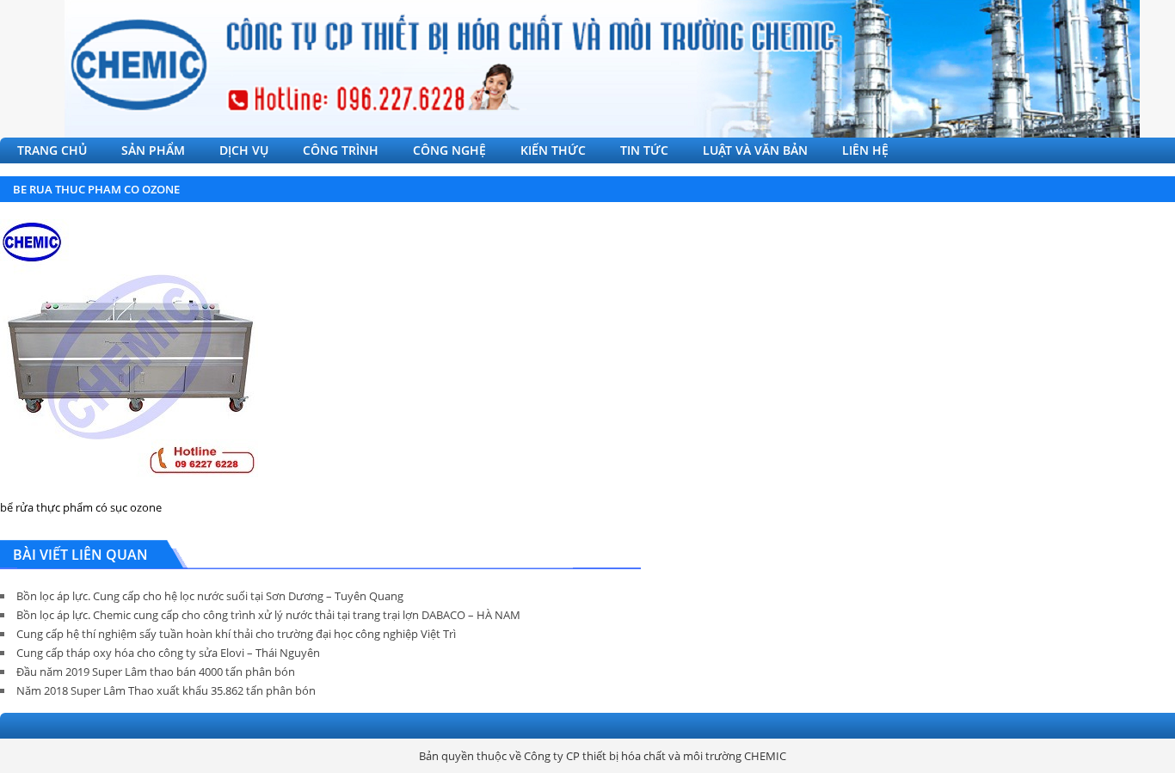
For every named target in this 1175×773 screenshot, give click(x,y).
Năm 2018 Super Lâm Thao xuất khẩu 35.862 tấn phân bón (166, 690)
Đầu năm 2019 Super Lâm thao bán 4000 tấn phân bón (155, 671)
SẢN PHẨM (153, 150)
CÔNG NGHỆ (449, 150)
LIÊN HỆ (865, 150)
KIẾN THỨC (553, 150)
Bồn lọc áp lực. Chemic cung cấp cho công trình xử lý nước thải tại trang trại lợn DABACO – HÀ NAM (268, 615)
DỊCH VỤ (243, 150)
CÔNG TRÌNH (340, 150)
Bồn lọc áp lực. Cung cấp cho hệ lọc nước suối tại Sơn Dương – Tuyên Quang (209, 596)
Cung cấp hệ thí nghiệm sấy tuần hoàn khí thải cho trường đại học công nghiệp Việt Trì (236, 633)
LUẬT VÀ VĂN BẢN (755, 150)
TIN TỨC (644, 150)
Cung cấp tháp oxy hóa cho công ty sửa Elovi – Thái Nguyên (168, 652)
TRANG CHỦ (52, 150)
